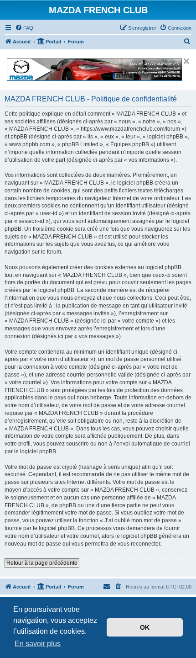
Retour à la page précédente (41, 563)
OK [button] (145, 627)
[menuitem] (24, 27)
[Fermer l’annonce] (186, 61)
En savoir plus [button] (38, 643)
